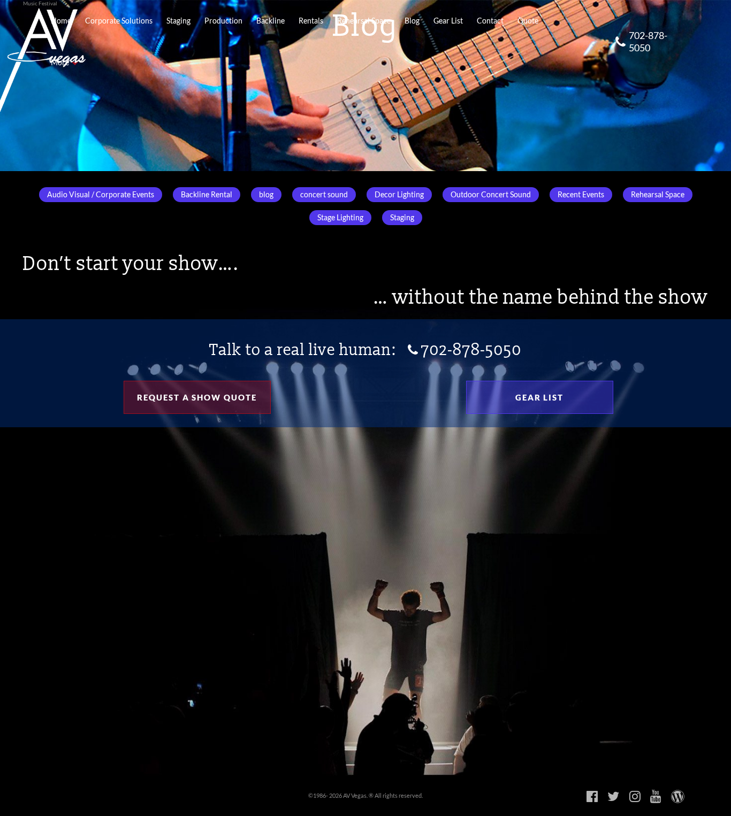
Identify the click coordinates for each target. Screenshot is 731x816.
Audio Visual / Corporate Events (100, 194)
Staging (178, 21)
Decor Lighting (399, 194)
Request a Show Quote (197, 397)
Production (223, 21)
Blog (412, 21)
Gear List (448, 21)
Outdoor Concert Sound (491, 194)
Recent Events (581, 194)
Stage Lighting (340, 217)
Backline (270, 21)
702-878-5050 (648, 41)
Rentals (311, 21)
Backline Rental (206, 194)
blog (266, 194)
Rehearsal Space (364, 21)
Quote (527, 21)
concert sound (324, 194)
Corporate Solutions (119, 21)
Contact (490, 21)
